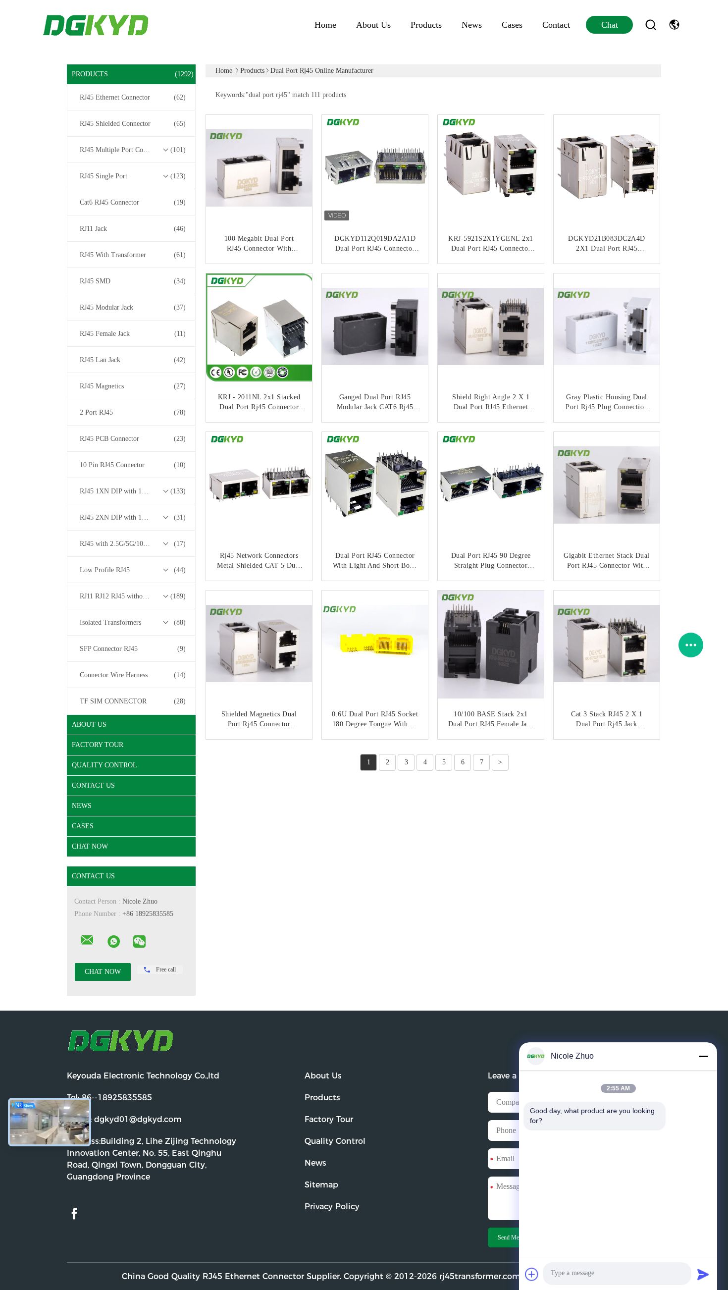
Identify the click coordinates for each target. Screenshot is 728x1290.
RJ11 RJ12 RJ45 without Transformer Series (134, 596)
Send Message (515, 1237)
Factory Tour (97, 745)
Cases (512, 25)
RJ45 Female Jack (133, 333)
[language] (674, 24)
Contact (556, 25)
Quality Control (104, 765)
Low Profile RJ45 (133, 570)
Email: (124, 1119)
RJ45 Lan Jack (133, 360)
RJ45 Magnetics (133, 386)
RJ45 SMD (133, 281)
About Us (373, 25)
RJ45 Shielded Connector (133, 123)
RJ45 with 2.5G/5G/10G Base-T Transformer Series (134, 543)
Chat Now (90, 846)
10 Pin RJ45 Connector (133, 465)
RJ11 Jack (133, 228)
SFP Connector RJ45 (133, 648)
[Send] (703, 1274)
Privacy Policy (332, 1206)
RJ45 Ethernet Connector (133, 97)
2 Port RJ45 (133, 412)
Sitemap (321, 1184)
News (472, 25)
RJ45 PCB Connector (133, 438)
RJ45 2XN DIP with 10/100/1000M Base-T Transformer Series (134, 517)
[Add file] (532, 1274)
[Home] (96, 25)
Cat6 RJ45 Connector (133, 202)
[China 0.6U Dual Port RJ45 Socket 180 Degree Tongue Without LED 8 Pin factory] (376, 645)
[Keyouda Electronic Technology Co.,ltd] (87, 940)
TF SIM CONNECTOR (133, 701)
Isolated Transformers (133, 622)
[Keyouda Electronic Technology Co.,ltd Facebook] (74, 1214)
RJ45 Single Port (133, 176)
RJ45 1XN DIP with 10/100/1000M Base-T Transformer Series (134, 491)
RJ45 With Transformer (133, 255)
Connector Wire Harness (133, 675)
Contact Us (93, 785)
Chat (609, 25)
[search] (651, 24)
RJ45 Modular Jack (133, 307)
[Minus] (703, 1056)
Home (325, 25)
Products (426, 25)
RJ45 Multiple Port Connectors (133, 150)
